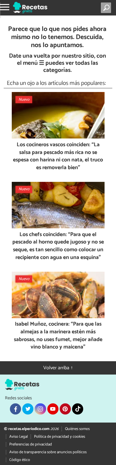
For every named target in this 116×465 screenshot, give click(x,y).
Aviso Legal (18, 436)
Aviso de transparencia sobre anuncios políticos (48, 452)
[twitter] (27, 409)
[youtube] (52, 409)
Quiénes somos (77, 429)
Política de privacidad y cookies (59, 436)
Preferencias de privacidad (30, 444)
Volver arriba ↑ (58, 368)
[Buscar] (107, 7)
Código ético (19, 460)
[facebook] (15, 409)
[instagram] (40, 409)
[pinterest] (65, 409)
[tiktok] (77, 409)
